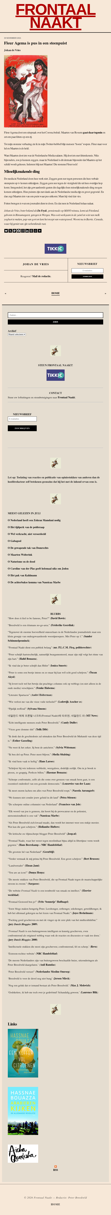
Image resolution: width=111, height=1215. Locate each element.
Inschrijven (22, 428)
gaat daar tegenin (92, 132)
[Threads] (31, 231)
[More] (39, 231)
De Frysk (42, 210)
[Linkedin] (27, 231)
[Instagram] (23, 231)
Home (55, 1204)
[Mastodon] (14, 231)
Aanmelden (87, 276)
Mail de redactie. (41, 276)
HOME (55, 293)
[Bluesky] (6, 231)
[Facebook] (19, 231)
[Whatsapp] (35, 231)
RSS (55, 1170)
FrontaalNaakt (55, 16)
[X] (10, 231)
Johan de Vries (36, 264)
